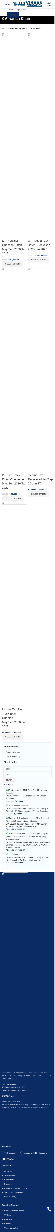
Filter (9, 780)
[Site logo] (19, 4)
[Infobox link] (49, 4)
